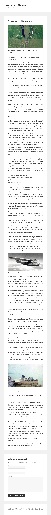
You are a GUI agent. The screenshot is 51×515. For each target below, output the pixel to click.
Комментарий (12, 476)
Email (10, 471)
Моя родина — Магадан (15, 5)
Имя (9, 465)
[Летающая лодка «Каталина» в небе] (25, 262)
